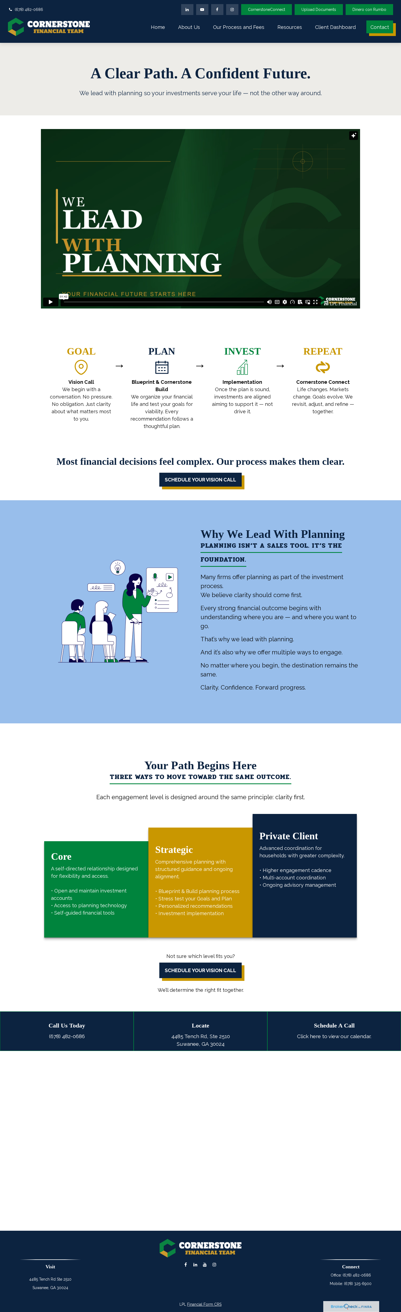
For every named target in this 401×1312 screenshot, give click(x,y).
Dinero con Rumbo (369, 9)
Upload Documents (318, 9)
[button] (157, 26)
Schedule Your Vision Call (200, 970)
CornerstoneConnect (266, 9)
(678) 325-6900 (358, 1283)
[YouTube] (202, 9)
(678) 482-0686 (29, 9)
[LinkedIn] (187, 9)
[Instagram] (214, 1264)
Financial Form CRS (204, 1304)
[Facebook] (217, 9)
